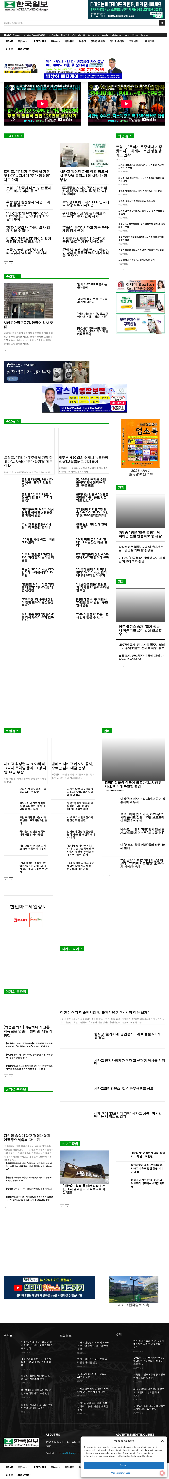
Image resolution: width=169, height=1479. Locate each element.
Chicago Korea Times (114, 790)
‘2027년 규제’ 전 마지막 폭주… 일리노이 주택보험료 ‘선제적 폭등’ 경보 (141, 646)
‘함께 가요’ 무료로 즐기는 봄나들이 (92, 286)
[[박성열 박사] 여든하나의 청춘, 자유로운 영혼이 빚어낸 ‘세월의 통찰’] (28, 1010)
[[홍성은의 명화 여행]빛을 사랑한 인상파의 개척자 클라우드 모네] (67, 332)
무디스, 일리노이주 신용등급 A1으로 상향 (136, 201)
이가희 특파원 (16, 991)
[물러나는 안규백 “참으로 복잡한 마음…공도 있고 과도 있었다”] (65, 498)
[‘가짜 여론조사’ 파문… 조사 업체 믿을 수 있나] (65, 618)
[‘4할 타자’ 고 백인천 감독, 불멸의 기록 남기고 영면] (122, 1155)
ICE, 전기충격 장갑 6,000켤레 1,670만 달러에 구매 (92, 556)
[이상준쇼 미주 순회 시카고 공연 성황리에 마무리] (10, 848)
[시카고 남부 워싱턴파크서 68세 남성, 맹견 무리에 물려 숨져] (57, 792)
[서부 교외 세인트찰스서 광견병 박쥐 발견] (57, 820)
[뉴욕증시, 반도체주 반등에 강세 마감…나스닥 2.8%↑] (123, 1378)
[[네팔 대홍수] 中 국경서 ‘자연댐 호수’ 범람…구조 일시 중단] (65, 603)
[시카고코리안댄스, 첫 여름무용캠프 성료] (75, 1088)
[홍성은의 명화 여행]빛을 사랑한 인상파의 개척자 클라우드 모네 (92, 331)
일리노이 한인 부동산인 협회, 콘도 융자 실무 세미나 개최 (81, 834)
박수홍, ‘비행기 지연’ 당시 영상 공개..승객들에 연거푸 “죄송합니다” (142, 831)
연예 (107, 731)
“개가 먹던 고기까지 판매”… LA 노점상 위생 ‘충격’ (91, 542)
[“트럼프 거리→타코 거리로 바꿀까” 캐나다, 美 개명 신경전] (11, 588)
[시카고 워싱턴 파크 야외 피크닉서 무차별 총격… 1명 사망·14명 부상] (84, 155)
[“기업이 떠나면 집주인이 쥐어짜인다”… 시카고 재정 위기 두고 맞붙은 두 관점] (10, 866)
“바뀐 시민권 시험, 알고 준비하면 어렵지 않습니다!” (92, 315)
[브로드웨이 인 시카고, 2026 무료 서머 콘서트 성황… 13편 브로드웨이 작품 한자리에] (110, 818)
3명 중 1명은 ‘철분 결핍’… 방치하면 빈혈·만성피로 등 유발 (140, 534)
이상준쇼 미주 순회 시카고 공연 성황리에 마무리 (32, 847)
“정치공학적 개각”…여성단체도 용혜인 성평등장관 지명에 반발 (38, 512)
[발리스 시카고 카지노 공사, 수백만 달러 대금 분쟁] (73, 749)
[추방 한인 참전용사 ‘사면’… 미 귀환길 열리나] (11, 528)
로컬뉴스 (12, 731)
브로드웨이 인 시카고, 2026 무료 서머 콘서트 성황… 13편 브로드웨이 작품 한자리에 (142, 817)
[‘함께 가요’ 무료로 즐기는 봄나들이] (67, 288)
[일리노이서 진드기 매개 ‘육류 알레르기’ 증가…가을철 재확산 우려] (10, 806)
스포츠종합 (70, 1144)
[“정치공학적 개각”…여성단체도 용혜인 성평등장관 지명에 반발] (11, 513)
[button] (162, 1440)
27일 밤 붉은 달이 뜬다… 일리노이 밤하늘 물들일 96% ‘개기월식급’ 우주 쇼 (85, 253)
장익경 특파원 (16, 1089)
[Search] (162, 23)
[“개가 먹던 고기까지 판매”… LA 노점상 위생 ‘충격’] (65, 543)
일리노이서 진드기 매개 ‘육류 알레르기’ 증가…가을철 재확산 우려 (32, 806)
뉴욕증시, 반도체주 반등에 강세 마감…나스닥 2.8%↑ (141, 657)
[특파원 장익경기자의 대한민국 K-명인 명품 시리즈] (28, 1189)
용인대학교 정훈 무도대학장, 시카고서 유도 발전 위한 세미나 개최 (147, 1168)
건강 (121, 487)
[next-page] (11, 263)
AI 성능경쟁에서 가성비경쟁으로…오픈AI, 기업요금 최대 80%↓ (148, 1392)
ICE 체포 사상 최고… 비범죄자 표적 (38, 541)
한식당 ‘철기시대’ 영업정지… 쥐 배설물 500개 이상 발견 (129, 1035)
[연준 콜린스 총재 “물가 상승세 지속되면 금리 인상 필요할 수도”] (140, 605)
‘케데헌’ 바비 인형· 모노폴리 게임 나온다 (92, 300)
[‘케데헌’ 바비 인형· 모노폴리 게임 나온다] (67, 303)
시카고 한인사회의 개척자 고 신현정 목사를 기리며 (129, 1061)
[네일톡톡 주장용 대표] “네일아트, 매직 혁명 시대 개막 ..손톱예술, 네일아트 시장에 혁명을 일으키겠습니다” (29, 1166)
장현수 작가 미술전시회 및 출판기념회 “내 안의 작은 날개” (104, 1012)
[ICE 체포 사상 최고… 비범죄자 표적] (11, 543)
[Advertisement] (84, 700)
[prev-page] (6, 263)
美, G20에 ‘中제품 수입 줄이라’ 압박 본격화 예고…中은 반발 (91, 482)
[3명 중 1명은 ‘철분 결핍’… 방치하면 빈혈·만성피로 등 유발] (140, 511)
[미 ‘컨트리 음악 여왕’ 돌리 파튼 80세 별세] (110, 849)
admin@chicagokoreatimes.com (76, 1453)
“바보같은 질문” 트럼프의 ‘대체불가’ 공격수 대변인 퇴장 (92, 587)
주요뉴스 (12, 421)
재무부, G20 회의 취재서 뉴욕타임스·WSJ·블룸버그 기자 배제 (83, 460)
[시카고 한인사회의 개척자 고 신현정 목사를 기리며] (75, 1062)
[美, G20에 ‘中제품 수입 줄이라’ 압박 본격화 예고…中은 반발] (65, 483)
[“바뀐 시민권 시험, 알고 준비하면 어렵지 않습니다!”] (67, 317)
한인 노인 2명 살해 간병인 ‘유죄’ (91, 526)
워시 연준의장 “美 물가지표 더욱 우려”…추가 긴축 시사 (84, 214)
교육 (6, 317)
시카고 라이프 (72, 949)
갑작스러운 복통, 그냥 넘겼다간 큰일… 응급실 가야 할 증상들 (141, 548)
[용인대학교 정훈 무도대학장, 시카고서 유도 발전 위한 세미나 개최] (122, 1169)
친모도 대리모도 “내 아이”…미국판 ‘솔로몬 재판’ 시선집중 (84, 240)
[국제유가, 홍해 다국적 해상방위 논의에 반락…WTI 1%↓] (123, 1409)
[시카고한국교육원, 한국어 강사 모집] (28, 300)
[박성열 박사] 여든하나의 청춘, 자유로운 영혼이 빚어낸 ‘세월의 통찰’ (28, 1031)
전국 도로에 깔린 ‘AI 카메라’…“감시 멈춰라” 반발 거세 (26, 251)
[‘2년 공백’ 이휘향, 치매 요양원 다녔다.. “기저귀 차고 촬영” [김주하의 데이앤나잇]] (110, 864)
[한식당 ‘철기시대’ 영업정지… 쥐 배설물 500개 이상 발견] (75, 1035)
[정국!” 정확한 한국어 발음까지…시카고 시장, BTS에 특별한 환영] (57, 806)
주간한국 (12, 276)
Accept (124, 1465)
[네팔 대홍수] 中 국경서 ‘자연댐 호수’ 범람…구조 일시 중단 (92, 602)
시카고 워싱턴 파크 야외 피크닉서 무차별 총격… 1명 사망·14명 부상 (84, 176)
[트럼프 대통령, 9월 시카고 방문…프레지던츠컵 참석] (11, 483)
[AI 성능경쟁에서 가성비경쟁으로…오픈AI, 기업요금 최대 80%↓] (123, 1393)
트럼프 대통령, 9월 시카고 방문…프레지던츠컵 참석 (141, 250)
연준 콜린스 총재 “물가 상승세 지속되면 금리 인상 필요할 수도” (140, 630)
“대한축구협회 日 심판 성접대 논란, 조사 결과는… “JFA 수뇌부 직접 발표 (84, 1189)
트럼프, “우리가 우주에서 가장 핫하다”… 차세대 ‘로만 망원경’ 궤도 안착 (27, 176)
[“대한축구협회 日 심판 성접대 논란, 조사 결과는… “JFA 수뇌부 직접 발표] (84, 1167)
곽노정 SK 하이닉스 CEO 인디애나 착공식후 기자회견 (85, 203)
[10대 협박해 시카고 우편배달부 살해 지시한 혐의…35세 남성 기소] (57, 866)
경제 (121, 582)
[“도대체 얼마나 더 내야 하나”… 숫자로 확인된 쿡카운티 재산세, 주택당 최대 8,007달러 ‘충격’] (57, 848)
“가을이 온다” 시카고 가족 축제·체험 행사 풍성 (85, 228)
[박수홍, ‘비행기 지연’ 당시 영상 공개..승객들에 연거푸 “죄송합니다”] (110, 834)
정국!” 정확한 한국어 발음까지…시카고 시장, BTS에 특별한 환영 (80, 806)
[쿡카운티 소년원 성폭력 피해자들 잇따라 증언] (10, 834)
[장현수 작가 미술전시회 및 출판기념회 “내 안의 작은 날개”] (112, 982)
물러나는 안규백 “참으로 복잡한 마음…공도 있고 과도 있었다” (92, 497)
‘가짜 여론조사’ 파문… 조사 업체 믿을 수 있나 (28, 228)
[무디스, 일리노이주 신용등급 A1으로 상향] (10, 792)
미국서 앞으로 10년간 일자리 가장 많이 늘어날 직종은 (38, 557)
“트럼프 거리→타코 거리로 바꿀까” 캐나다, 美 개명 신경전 (38, 587)
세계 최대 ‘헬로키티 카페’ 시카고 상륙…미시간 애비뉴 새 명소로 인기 (128, 1114)
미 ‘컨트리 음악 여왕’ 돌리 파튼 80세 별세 (142, 846)
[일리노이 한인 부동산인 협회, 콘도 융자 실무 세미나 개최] (57, 834)
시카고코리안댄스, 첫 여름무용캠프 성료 (123, 1088)
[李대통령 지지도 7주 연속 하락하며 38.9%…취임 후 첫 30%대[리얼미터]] (65, 513)
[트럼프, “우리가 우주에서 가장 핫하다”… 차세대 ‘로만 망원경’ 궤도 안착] (28, 155)
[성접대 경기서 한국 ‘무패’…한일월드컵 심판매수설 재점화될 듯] (122, 1183)
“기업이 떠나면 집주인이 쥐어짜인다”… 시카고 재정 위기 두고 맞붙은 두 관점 (33, 867)
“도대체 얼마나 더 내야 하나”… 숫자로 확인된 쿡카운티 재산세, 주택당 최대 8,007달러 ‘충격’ (80, 850)
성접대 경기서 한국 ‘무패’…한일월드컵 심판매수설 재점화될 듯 (147, 1183)
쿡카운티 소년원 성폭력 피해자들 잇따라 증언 (32, 833)
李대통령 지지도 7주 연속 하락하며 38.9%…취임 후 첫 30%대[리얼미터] (84, 191)
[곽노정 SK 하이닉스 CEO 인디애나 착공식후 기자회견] (11, 573)
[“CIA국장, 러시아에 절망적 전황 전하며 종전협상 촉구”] (11, 603)
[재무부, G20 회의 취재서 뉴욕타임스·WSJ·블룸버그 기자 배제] (84, 440)
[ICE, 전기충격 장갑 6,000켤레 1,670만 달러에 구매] (65, 558)
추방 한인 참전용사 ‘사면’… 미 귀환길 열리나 (28, 203)
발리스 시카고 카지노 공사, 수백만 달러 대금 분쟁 (140, 191)
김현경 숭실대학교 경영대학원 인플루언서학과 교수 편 (27, 1138)
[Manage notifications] (162, 1473)
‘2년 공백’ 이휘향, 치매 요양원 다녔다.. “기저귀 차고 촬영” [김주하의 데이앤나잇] (142, 863)
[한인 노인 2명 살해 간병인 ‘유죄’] (65, 528)
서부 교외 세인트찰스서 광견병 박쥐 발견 (136, 260)
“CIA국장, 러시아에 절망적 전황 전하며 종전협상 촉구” (38, 602)
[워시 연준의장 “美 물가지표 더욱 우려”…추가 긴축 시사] (11, 618)
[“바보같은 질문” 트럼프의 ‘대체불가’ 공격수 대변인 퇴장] (65, 588)
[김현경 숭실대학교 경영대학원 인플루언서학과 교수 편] (28, 1114)
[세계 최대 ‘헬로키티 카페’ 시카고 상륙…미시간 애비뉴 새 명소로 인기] (75, 1115)
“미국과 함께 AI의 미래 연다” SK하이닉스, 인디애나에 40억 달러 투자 (28, 216)
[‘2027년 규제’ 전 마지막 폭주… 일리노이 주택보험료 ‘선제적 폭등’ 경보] (123, 1361)
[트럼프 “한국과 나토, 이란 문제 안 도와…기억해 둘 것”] (11, 498)
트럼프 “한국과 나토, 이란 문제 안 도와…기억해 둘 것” (28, 189)
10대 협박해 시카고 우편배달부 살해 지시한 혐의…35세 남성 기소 (80, 865)
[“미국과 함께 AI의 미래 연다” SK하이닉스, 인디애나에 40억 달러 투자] (65, 573)
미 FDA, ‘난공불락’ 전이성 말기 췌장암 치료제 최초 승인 (28, 240)
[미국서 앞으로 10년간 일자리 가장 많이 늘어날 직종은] (11, 558)
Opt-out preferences (120, 1473)
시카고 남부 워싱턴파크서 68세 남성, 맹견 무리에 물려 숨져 (80, 792)
